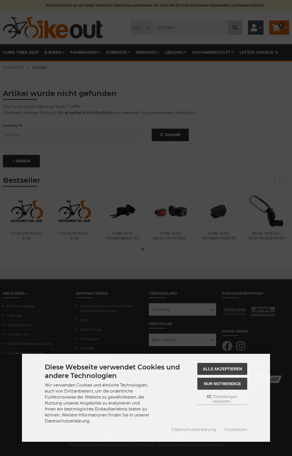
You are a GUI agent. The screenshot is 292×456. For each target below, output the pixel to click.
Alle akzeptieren (222, 369)
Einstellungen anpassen (224, 398)
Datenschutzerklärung (193, 429)
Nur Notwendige (222, 383)
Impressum (235, 429)
